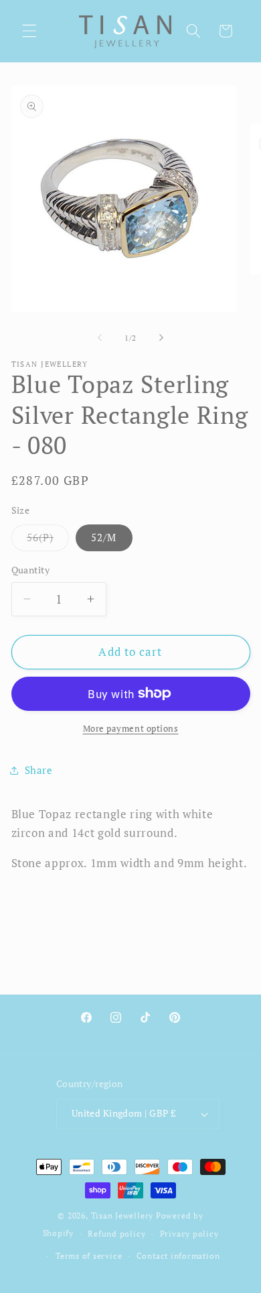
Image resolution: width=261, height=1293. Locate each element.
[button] (29, 31)
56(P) (48, 540)
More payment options (131, 728)
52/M (103, 537)
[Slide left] (99, 338)
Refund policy (116, 1233)
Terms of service (89, 1255)
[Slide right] (161, 338)
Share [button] (39, 770)
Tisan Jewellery (122, 1215)
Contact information (178, 1255)
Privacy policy (189, 1233)
